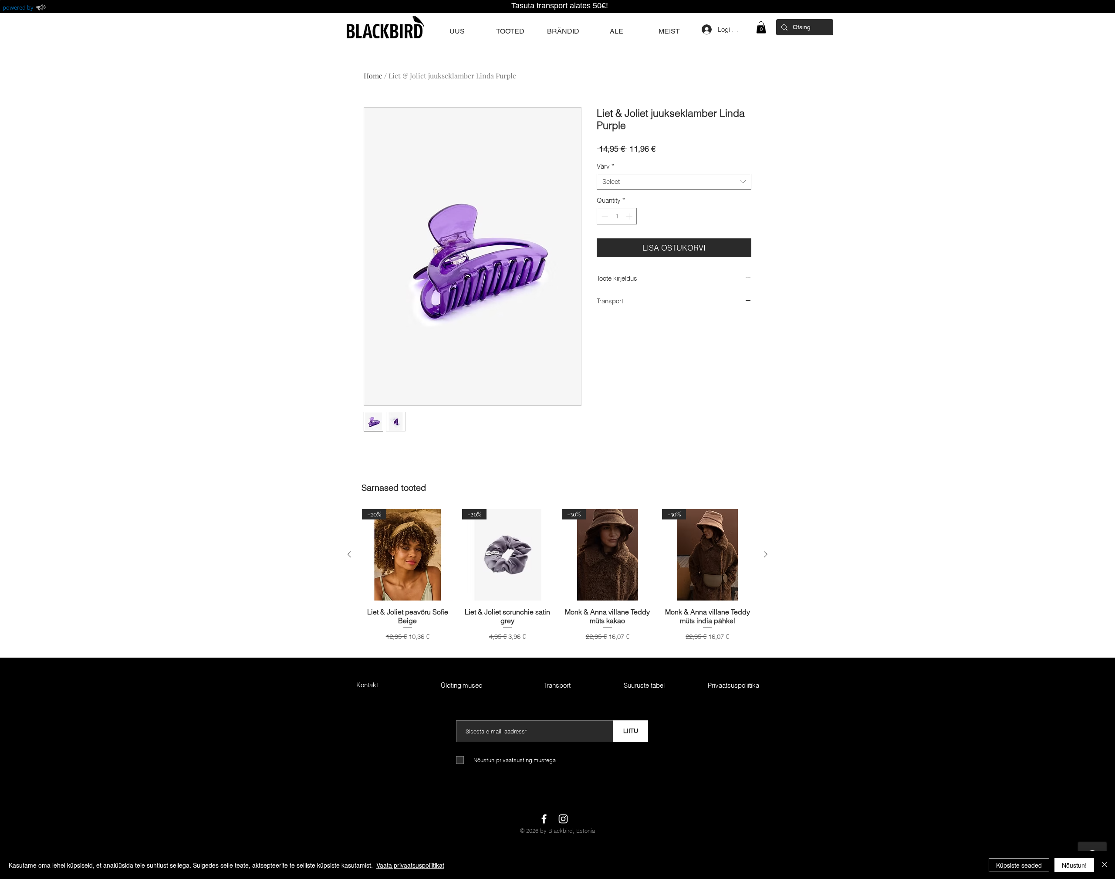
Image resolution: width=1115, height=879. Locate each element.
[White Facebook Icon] (544, 819)
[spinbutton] (617, 216)
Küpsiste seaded (1019, 865)
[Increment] (630, 216)
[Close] (1104, 865)
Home (373, 75)
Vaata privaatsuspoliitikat (410, 865)
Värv (605, 166)
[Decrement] (604, 216)
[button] (761, 27)
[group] (557, 580)
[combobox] (674, 182)
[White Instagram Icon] (563, 819)
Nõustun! (1074, 865)
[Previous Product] (349, 554)
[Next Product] (765, 554)
